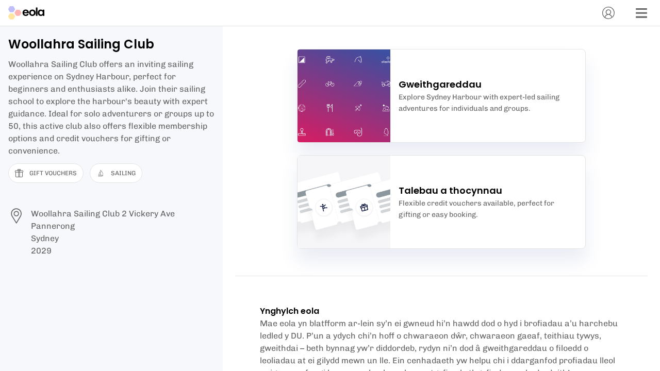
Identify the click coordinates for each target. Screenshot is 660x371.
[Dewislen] (641, 13)
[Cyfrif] (608, 13)
